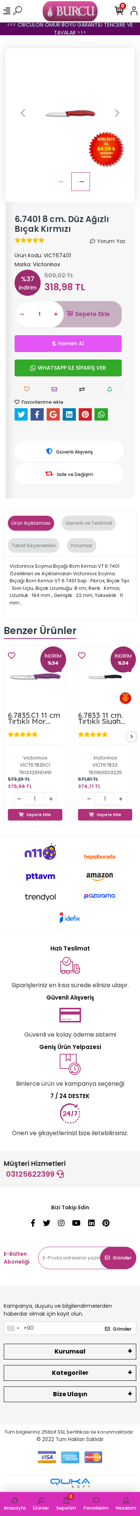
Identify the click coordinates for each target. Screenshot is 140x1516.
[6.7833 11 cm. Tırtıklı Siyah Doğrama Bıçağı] (35, 677)
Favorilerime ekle (42, 402)
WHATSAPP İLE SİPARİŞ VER (72, 368)
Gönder (122, 1257)
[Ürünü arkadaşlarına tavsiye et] (56, 389)
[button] (23, 113)
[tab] (31, 523)
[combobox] (12, 1328)
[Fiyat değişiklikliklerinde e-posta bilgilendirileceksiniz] (111, 389)
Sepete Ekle (92, 314)
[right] (131, 737)
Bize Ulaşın (70, 1394)
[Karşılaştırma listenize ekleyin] (83, 389)
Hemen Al (71, 343)
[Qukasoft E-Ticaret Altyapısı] (70, 1483)
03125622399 (31, 1174)
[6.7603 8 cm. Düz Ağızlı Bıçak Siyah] (105, 677)
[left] (8, 737)
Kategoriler (70, 1372)
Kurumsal (70, 1351)
